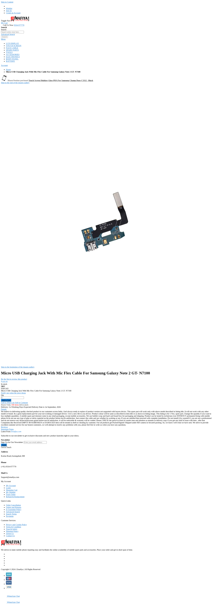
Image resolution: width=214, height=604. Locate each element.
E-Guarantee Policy (13, 510)
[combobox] (12, 32)
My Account (11, 486)
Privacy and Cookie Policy (16, 525)
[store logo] (20, 21)
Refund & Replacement (15, 497)
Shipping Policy (12, 531)
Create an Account (13, 13)
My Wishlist (10, 492)
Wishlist (9, 8)
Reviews (4, 427)
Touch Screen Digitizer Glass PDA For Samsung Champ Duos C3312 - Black (61, 80)
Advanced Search (8, 34)
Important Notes (7, 429)
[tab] (107, 39)
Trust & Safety (11, 529)
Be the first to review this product (14, 379)
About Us (10, 533)
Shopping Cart (11, 490)
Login (8, 488)
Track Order (10, 494)
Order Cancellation (13, 505)
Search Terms (11, 514)
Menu (3, 39)
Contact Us (10, 536)
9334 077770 (19, 25)
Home (8, 70)
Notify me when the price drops (13, 393)
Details (3, 409)
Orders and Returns (13, 507)
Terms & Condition (13, 527)
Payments (9, 516)
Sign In (9, 11)
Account (4, 65)
